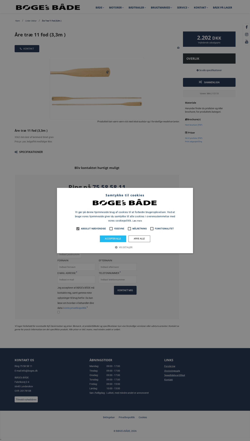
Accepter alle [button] (113, 238)
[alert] (125, 220)
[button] (125, 247)
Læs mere (137, 221)
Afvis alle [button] (139, 238)
